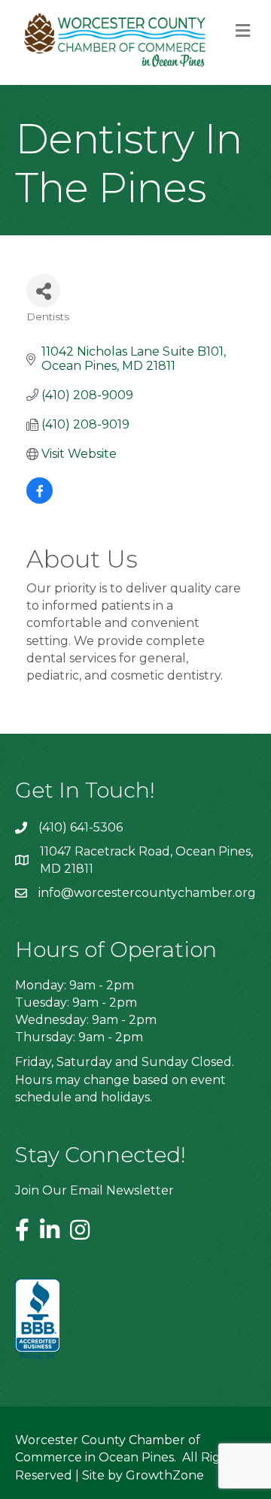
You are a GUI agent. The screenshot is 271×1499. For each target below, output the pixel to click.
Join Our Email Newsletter (94, 1190)
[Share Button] (43, 290)
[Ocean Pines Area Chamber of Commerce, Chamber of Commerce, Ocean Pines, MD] (37, 1320)
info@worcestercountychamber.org (147, 893)
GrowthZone (165, 1475)
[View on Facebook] (39, 499)
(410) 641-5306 (80, 827)
